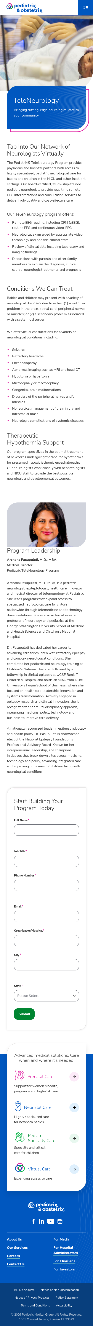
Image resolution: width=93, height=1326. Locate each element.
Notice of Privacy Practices (32, 1298)
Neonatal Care (37, 1107)
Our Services (17, 1247)
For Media (61, 1239)
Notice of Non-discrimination (60, 1290)
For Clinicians (64, 1261)
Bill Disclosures (24, 1290)
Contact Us (15, 1264)
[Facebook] (33, 1221)
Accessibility (64, 1305)
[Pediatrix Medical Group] (46, 1207)
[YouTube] (50, 1221)
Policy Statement (67, 1298)
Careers (13, 1256)
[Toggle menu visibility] (85, 7)
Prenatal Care (40, 1077)
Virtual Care (39, 1169)
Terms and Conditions (35, 1305)
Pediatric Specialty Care (41, 1138)
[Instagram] (60, 1221)
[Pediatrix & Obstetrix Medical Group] (25, 7)
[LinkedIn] (41, 1221)
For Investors (64, 1269)
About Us (14, 1239)
